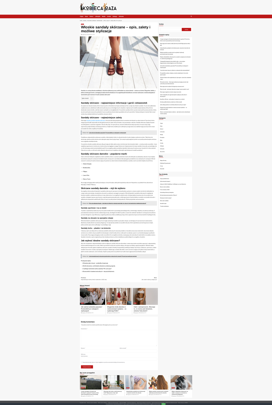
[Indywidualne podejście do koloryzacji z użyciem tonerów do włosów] (136, 382)
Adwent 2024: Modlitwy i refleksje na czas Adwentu (173, 184)
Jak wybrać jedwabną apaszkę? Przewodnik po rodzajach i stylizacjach (91, 309)
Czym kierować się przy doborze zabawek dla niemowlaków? (175, 70)
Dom (86, 16)
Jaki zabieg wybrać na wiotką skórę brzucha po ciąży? (173, 104)
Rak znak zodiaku (164, 200)
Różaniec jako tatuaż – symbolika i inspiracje (95, 263)
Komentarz (84, 328)
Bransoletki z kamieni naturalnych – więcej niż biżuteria (98, 271)
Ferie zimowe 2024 (165, 189)
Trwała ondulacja (164, 206)
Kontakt (162, 168)
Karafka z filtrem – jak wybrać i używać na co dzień (172, 99)
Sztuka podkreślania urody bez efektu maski (171, 102)
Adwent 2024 (122, 403)
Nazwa (83, 348)
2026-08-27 (89, 396)
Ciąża (81, 16)
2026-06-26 (116, 312)
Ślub (161, 140)
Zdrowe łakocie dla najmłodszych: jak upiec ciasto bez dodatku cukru (175, 78)
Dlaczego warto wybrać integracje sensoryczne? (172, 86)
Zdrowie (121, 16)
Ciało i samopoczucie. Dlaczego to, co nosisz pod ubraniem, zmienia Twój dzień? (144, 309)
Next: (149, 278)
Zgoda (163, 404)
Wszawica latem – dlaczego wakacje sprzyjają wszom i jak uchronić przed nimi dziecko (174, 82)
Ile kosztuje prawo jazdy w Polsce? (168, 195)
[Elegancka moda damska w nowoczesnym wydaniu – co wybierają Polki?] (119, 296)
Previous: (94, 278)
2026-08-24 (89, 312)
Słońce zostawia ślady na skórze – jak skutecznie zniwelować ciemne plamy (175, 112)
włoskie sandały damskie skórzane (95, 120)
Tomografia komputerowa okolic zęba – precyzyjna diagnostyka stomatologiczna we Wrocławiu (172, 62)
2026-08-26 (112, 394)
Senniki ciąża (163, 203)
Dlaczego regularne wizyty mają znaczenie (170, 92)
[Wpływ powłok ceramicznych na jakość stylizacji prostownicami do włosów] (159, 382)
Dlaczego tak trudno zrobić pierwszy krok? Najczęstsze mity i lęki (175, 44)
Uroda (109, 16)
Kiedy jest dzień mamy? (165, 197)
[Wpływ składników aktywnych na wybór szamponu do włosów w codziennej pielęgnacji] (181, 382)
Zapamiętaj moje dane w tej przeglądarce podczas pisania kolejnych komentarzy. (103, 362)
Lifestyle (97, 16)
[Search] (191, 16)
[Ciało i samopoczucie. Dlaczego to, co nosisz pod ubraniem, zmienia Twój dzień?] (145, 296)
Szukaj (161, 24)
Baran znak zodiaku (165, 186)
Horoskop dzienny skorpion (167, 192)
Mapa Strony (163, 160)
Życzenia (162, 151)
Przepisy (162, 137)
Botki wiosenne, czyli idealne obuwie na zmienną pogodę (99, 266)
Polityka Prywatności (165, 163)
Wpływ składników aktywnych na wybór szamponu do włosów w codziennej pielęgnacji (175, 57)
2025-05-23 (90, 34)
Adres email (123, 348)
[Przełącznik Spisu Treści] (91, 98)
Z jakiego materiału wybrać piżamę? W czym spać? (97, 268)
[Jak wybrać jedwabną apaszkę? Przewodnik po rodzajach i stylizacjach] (92, 296)
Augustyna (84, 34)
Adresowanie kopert (165, 181)
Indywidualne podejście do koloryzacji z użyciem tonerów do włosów (175, 48)
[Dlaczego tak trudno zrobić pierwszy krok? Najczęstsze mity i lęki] (113, 382)
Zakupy (115, 16)
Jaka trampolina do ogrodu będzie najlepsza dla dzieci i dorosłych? (173, 95)
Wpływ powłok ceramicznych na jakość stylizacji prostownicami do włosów (172, 53)
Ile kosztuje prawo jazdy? (158, 403)
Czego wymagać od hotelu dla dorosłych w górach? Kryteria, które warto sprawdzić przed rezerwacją (175, 39)
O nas (161, 166)
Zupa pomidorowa (164, 178)
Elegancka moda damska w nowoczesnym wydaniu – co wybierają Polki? (116, 309)
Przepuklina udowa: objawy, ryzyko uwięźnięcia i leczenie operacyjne (174, 73)
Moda (103, 16)
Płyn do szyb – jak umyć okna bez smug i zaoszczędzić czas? (174, 89)
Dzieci (91, 16)
